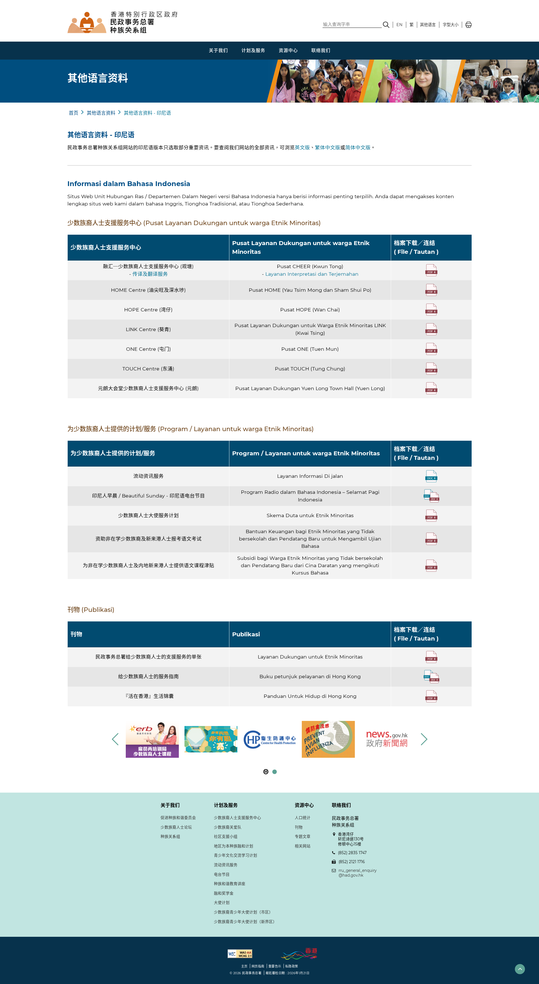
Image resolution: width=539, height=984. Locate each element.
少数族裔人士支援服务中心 (237, 817)
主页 (244, 966)
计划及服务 (253, 50)
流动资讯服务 (225, 865)
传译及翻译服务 (150, 274)
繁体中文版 (327, 147)
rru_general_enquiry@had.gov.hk (357, 873)
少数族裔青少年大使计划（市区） (243, 912)
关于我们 (218, 50)
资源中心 (288, 50)
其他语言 (428, 24)
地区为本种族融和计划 (233, 846)
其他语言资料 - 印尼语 (147, 113)
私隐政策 (291, 966)
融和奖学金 (224, 893)
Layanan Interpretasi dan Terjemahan (311, 274)
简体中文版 (358, 147)
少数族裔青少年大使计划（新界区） (245, 921)
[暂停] (266, 771)
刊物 (299, 827)
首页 (73, 113)
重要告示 (274, 966)
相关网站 (302, 846)
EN (399, 24)
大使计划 (222, 902)
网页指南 (258, 966)
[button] (424, 739)
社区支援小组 (225, 836)
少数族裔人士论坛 (176, 827)
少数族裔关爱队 (227, 827)
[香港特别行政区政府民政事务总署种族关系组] (153, 22)
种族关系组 (170, 836)
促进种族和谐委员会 (178, 817)
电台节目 (222, 874)
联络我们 (320, 50)
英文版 (302, 147)
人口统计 (302, 817)
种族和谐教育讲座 (229, 883)
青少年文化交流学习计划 (235, 855)
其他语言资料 (101, 113)
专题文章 (302, 836)
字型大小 (450, 24)
